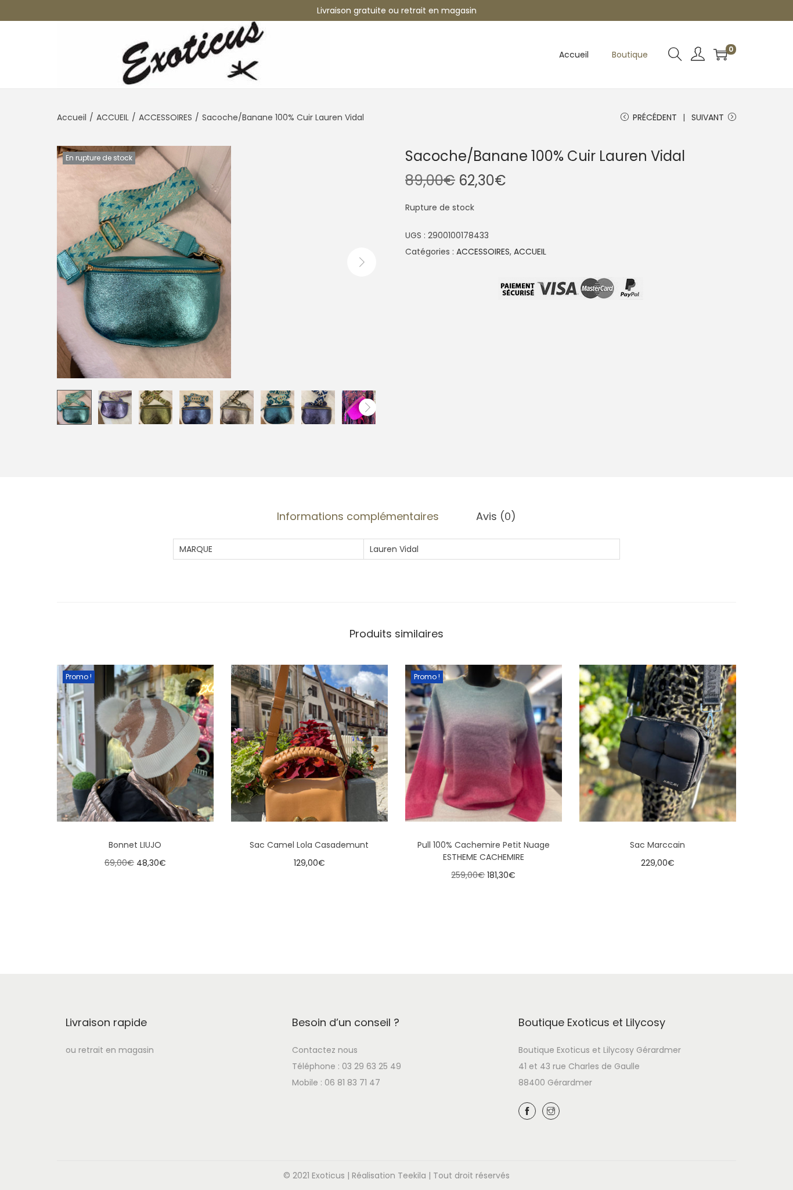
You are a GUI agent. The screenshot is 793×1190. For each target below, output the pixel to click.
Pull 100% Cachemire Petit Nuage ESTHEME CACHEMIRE (483, 851)
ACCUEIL (112, 117)
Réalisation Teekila (389, 1175)
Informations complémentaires (358, 516)
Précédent (655, 117)
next (361, 262)
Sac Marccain (657, 845)
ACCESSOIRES (165, 117)
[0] (720, 55)
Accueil (71, 117)
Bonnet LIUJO (135, 845)
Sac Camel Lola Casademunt (309, 845)
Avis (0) (496, 516)
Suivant (707, 117)
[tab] (358, 516)
